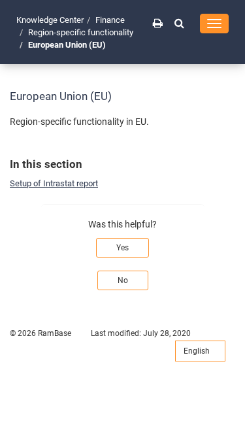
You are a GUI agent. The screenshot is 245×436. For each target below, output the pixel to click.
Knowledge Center (50, 20)
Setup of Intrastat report (54, 183)
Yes (122, 247)
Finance (110, 20)
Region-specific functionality (80, 32)
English (198, 351)
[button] (179, 23)
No (123, 280)
